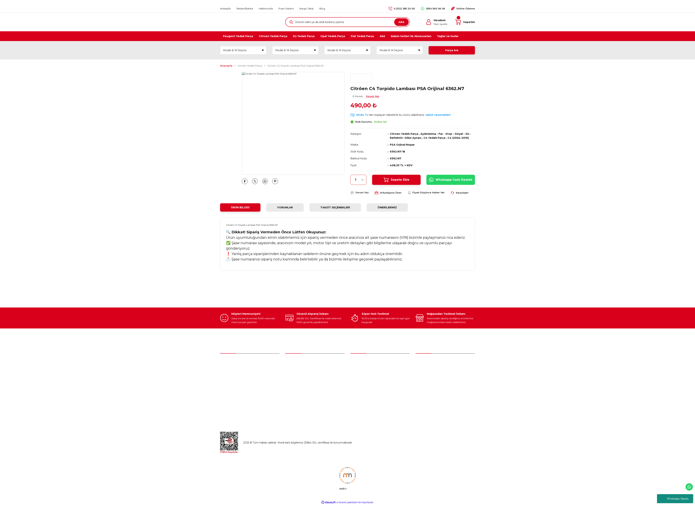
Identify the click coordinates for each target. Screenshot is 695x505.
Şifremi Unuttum (296, 376)
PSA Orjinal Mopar (402, 144)
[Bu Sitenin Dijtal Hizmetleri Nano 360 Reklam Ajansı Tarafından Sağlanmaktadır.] (347, 478)
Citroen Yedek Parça (404, 133)
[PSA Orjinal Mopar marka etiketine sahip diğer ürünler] (361, 78)
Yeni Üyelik (292, 361)
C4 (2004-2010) (458, 137)
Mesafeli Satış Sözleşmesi (432, 369)
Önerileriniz (387, 207)
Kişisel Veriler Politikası (429, 391)
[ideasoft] (328, 502)
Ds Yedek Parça (361, 384)
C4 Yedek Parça (434, 137)
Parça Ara (451, 50)
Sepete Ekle (400, 179)
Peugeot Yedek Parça (364, 369)
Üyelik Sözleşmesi (427, 361)
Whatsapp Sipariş (677, 498)
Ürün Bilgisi (240, 207)
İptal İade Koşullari (427, 384)
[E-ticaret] (347, 502)
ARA (401, 22)
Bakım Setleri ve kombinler (367, 361)
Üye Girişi (291, 369)
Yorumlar (285, 207)
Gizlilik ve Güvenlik (427, 376)
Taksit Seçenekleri (335, 207)
